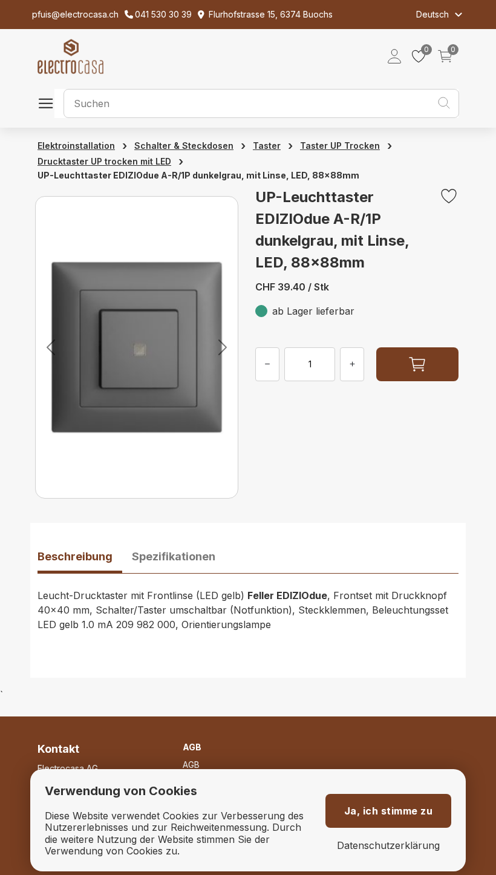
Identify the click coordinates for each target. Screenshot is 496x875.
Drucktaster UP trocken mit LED (104, 161)
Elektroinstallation (76, 145)
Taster (267, 145)
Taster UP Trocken (340, 145)
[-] (267, 364)
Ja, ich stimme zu (388, 811)
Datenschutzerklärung (388, 845)
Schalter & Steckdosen (183, 145)
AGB (191, 764)
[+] (352, 364)
